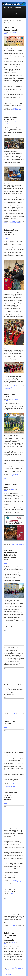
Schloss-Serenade (20, 111)
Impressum (17, 13)
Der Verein (10, 7)
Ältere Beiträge (7, 974)
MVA (15, 111)
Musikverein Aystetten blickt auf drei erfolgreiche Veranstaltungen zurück (11, 555)
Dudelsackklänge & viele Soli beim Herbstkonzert (11, 232)
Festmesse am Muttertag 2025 (9, 890)
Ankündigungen (15, 108)
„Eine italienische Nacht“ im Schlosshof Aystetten (10, 796)
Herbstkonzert (7, 387)
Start (5, 7)
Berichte (13, 221)
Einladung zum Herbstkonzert (9, 395)
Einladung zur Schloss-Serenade (11, 29)
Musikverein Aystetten (8, 111)
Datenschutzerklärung (8, 16)
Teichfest (13, 786)
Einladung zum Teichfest (9, 722)
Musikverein (13, 222)
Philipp (5, 33)
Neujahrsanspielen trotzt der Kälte (11, 118)
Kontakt (14, 10)
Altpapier (11, 13)
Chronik (5, 13)
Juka (20, 109)
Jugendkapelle (18, 7)
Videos (19, 10)
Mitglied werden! (7, 10)
